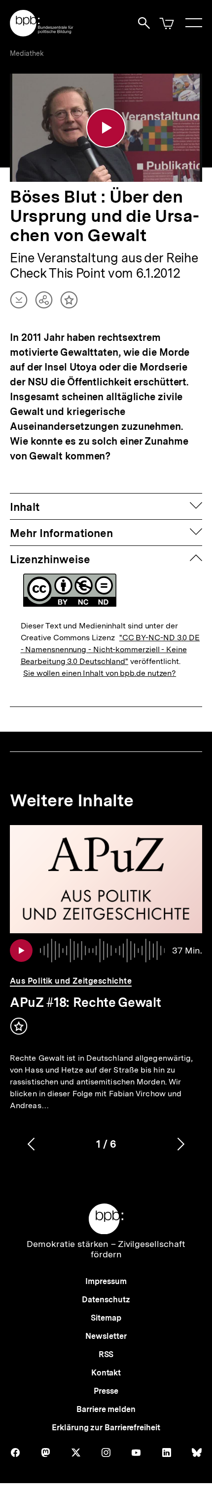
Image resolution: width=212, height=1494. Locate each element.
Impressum (105, 1281)
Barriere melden (106, 1409)
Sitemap (106, 1318)
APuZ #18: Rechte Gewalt (85, 1002)
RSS (106, 1354)
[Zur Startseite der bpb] (42, 33)
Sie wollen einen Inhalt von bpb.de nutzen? (99, 673)
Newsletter (105, 1336)
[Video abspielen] (106, 128)
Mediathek (27, 53)
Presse (106, 1391)
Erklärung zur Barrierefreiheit (106, 1427)
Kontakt (106, 1372)
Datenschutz (106, 1299)
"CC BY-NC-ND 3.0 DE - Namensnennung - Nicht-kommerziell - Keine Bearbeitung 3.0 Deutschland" (110, 649)
